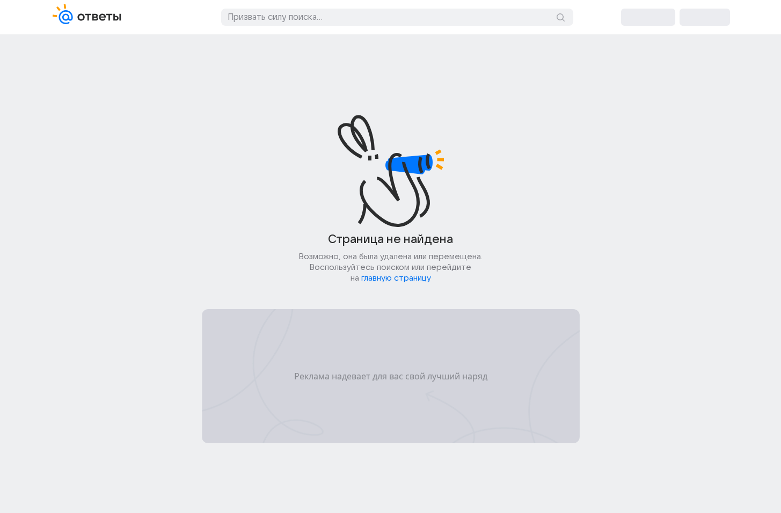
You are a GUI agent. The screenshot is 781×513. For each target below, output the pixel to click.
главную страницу (396, 278)
